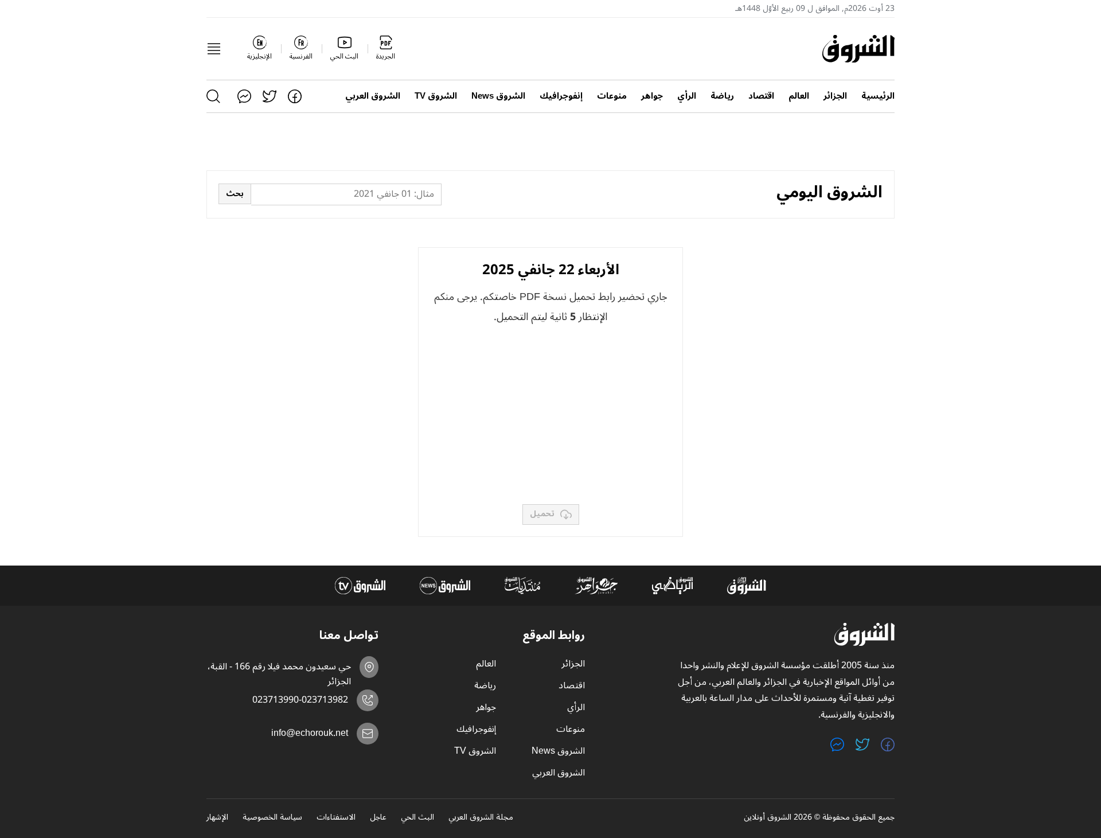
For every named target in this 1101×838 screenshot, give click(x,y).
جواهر (652, 96)
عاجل (378, 817)
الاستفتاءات (336, 817)
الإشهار (217, 817)
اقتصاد (761, 96)
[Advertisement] (550, 415)
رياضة (722, 96)
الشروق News (498, 96)
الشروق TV (436, 96)
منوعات (612, 96)
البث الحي (417, 817)
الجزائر (835, 96)
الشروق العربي (372, 96)
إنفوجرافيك (561, 96)
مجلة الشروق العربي (480, 817)
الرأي (686, 96)
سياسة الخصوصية (272, 817)
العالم (798, 96)
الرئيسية (878, 96)
